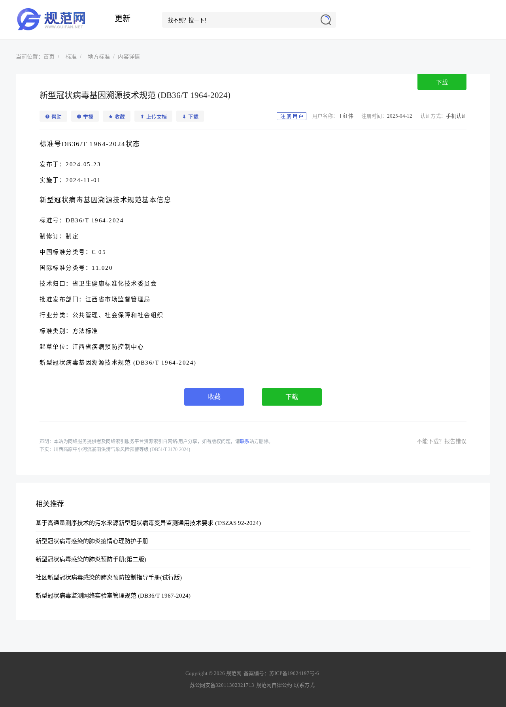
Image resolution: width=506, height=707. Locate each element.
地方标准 (99, 57)
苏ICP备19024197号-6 (294, 673)
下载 (442, 82)
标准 (71, 57)
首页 (49, 57)
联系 (244, 441)
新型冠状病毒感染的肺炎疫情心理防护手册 (92, 541)
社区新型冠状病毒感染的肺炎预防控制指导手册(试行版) (109, 577)
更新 (122, 18)
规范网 (55, 19)
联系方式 (304, 685)
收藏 (214, 396)
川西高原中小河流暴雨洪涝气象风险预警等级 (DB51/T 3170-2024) (122, 449)
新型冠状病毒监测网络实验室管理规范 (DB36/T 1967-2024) (113, 595)
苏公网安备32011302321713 (222, 685)
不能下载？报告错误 (441, 441)
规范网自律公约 (274, 685)
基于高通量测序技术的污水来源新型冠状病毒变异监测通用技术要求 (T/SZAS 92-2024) (148, 523)
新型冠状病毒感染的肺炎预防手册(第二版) (91, 559)
